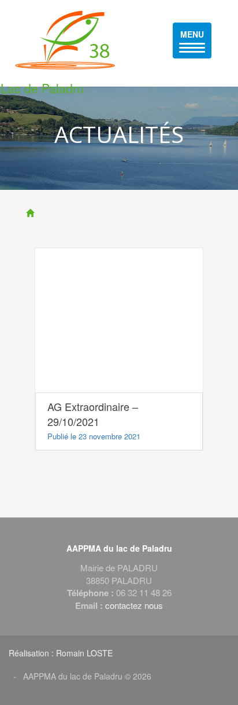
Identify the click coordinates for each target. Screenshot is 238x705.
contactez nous (134, 605)
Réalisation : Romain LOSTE (61, 653)
